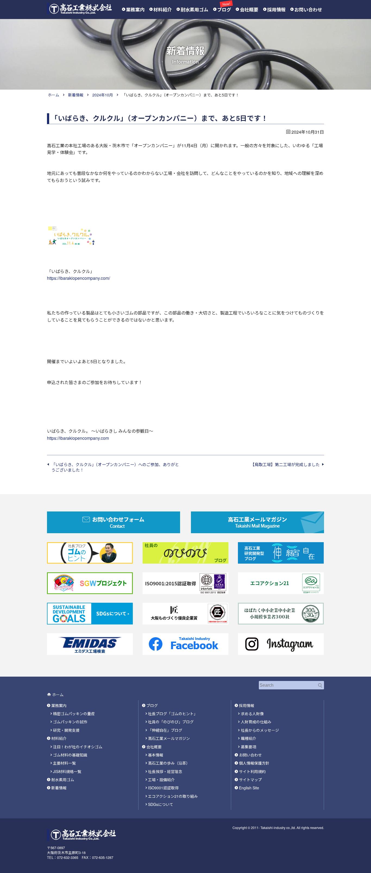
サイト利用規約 (252, 771)
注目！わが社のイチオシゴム (77, 746)
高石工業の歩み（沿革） (169, 763)
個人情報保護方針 (254, 763)
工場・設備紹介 (161, 779)
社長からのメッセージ (260, 730)
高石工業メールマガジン (169, 738)
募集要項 (248, 746)
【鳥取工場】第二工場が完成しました (285, 464)
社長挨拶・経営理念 (165, 771)
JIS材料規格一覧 (67, 771)
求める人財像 (252, 713)
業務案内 (135, 9)
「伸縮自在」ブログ (165, 730)
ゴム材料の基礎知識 (70, 755)
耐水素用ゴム (194, 9)
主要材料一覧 (64, 763)
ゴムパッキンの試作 (70, 721)
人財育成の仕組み (256, 721)
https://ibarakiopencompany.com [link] (78, 438)
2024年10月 (102, 95)
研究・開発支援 (66, 730)
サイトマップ (250, 779)
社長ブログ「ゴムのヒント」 (172, 713)
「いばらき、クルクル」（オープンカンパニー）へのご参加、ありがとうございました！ (115, 467)
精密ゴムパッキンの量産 (74, 713)
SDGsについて (160, 804)
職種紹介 (248, 738)
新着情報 (75, 95)
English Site (249, 787)
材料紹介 (162, 9)
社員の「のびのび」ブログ (171, 721)
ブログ (224, 9)
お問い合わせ (308, 9)
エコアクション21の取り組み (173, 796)
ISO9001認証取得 (163, 787)
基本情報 (155, 755)
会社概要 (249, 9)
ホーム (53, 95)
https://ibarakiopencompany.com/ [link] (78, 278)
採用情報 (276, 9)
